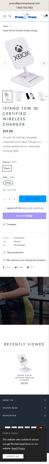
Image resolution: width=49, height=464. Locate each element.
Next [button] (44, 63)
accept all (13, 456)
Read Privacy (18, 448)
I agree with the (24, 208)
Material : (10, 162)
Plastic (7, 168)
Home (5, 26)
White (8, 183)
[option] (24, 62)
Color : (9, 177)
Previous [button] (5, 63)
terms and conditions (32, 208)
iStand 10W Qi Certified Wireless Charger (24, 377)
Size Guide (11, 189)
